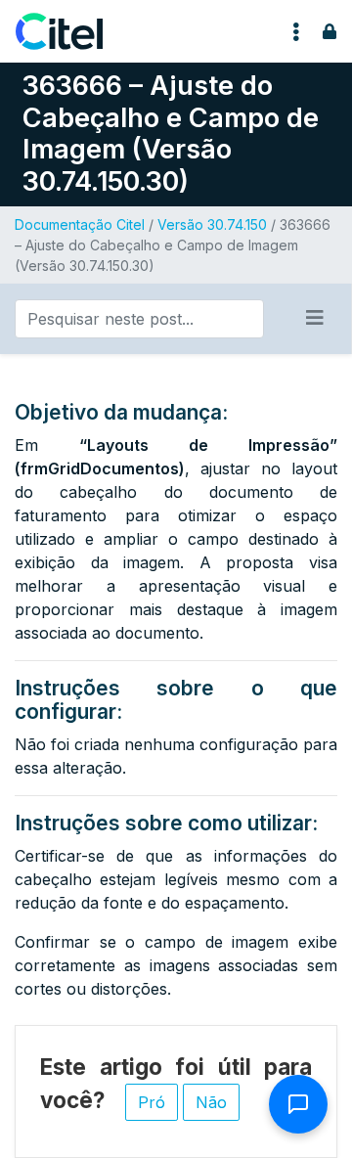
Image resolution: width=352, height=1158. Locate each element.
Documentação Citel (80, 224)
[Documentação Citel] (71, 31)
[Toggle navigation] (296, 31)
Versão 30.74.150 (212, 224)
